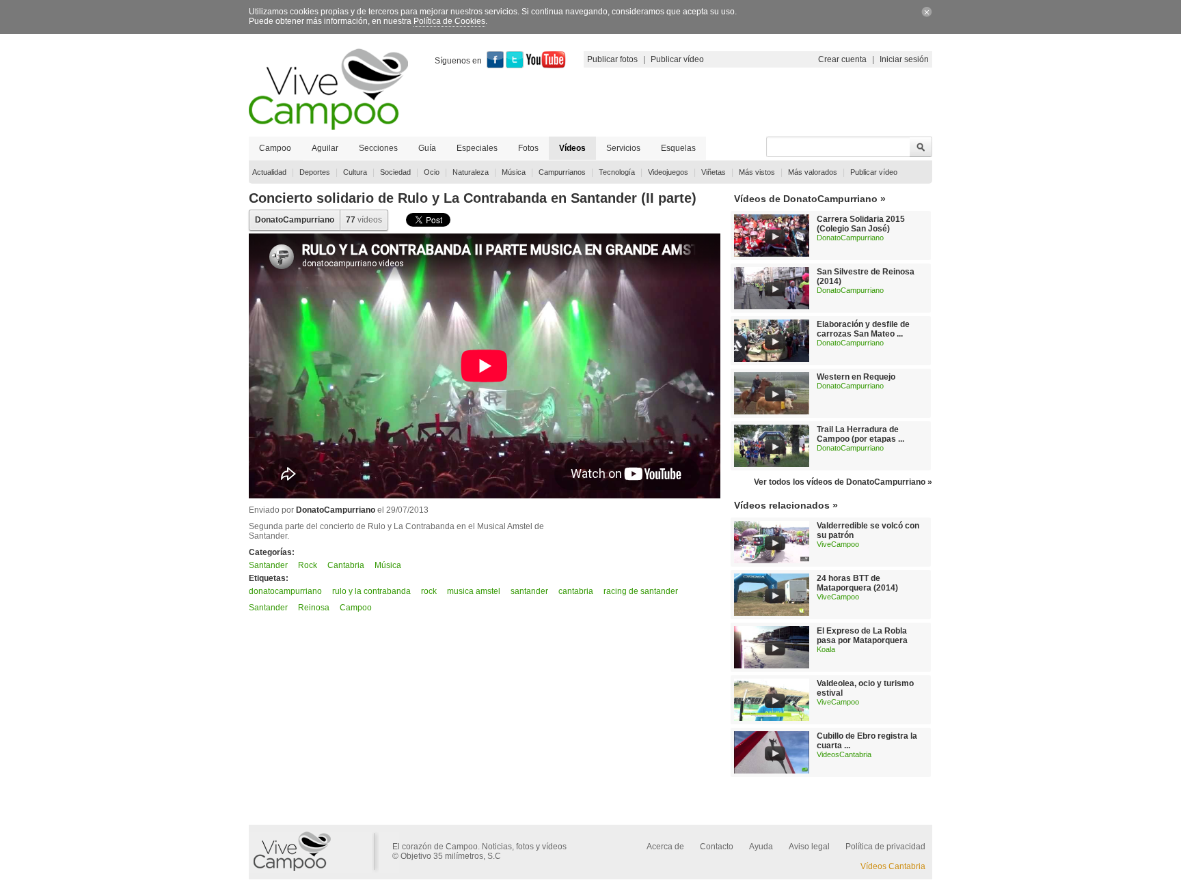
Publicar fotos (612, 59)
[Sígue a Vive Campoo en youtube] (546, 65)
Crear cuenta (842, 59)
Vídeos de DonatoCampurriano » (810, 198)
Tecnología (617, 172)
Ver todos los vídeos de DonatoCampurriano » (843, 482)
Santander (268, 565)
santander (529, 591)
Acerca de (665, 846)
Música (514, 172)
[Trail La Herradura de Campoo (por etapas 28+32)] (771, 464)
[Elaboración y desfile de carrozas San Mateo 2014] (771, 359)
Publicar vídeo (677, 59)
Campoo (275, 148)
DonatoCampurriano (294, 220)
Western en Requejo (856, 377)
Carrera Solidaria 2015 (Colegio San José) (861, 223)
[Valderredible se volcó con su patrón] (771, 560)
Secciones (378, 148)
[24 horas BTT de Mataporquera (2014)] (771, 613)
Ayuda (761, 846)
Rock (307, 565)
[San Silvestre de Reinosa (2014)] (771, 306)
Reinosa (313, 607)
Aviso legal (809, 846)
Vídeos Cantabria (892, 866)
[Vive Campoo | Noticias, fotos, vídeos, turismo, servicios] (328, 127)
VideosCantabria (844, 754)
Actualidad (269, 172)
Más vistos (757, 172)
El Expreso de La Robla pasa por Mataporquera (862, 635)
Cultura (355, 172)
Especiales (477, 148)
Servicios (623, 148)
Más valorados (812, 172)
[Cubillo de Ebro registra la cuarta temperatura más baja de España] (771, 771)
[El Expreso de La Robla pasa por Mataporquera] (771, 665)
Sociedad (395, 172)
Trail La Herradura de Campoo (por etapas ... (860, 434)
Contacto (716, 846)
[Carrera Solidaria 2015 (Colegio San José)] (771, 254)
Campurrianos (562, 172)
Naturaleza (470, 172)
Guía (427, 148)
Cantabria (345, 565)
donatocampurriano (285, 591)
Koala (826, 649)
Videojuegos (668, 172)
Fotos (528, 148)
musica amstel (473, 591)
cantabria (575, 591)
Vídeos (572, 148)
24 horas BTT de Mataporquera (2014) (857, 583)
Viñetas (713, 172)
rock (429, 591)
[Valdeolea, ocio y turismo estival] (771, 718)
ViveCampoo (838, 544)
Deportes (314, 172)
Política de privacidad (885, 846)
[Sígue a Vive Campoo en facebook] (495, 65)
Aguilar (325, 148)
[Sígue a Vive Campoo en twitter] (515, 65)
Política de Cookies (449, 21)
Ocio (431, 172)
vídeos (364, 220)
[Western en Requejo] (771, 411)
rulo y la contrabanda (371, 591)
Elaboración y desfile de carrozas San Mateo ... (863, 329)
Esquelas (678, 148)
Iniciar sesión (904, 59)
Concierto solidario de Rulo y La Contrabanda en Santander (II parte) (472, 197)
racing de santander (640, 591)
